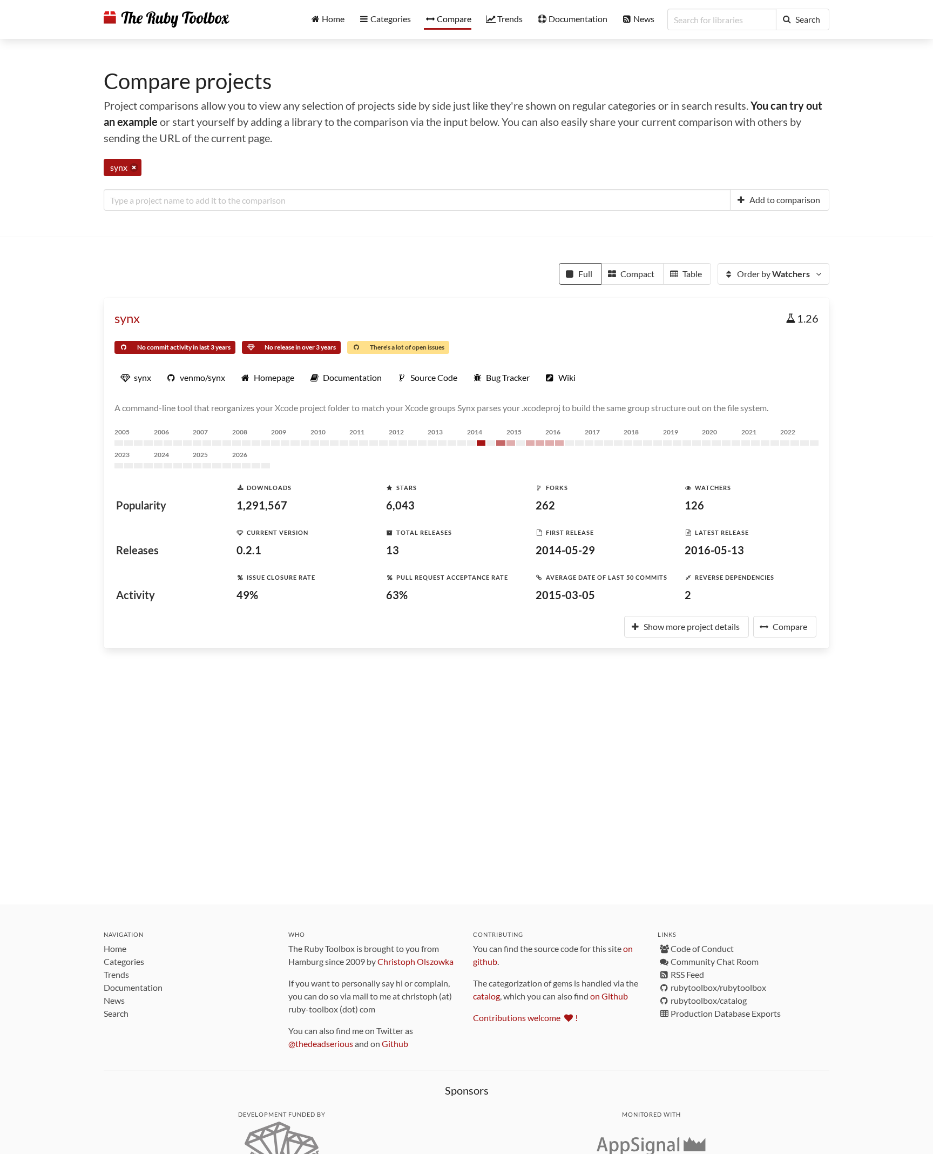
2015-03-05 (565, 594)
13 (392, 550)
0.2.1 (248, 550)
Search (116, 1013)
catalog (486, 996)
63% (397, 594)
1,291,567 (261, 505)
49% (247, 594)
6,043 (400, 505)
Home (115, 948)
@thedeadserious (320, 1043)
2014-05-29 (565, 550)
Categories (124, 961)
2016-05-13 (714, 550)
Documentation (133, 987)
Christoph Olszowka (415, 961)
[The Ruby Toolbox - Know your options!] (166, 19)
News (114, 1000)
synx (127, 318)
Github (395, 1043)
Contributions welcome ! (525, 1017)
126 (694, 505)
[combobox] (417, 200)
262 (545, 505)
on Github (609, 996)
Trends (116, 974)
